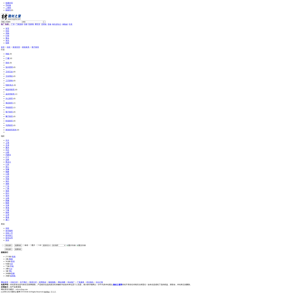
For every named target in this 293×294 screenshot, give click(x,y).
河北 (7, 150)
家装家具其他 (10, 130)
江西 (7, 174)
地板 (7, 54)
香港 (7, 217)
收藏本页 (9, 3)
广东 (7, 186)
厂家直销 (19, 24)
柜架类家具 (10, 90)
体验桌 (65, 24)
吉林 (7, 160)
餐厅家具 (9, 116)
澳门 (7, 220)
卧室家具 (9, 121)
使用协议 (42, 282)
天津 (7, 145)
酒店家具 (9, 103)
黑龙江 (8, 162)
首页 (3, 47)
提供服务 (9, 231)
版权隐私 (52, 282)
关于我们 (23, 282)
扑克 (70, 24)
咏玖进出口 (56, 24)
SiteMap (47, 292)
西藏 (7, 201)
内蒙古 (8, 155)
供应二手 (9, 233)
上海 (7, 143)
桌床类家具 (10, 94)
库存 (7, 240)
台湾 (7, 215)
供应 (8, 47)
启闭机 (44, 24)
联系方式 (33, 282)
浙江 (7, 167)
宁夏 (7, 210)
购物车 (8, 10)
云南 (7, 198)
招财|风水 (9, 85)
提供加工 (9, 235)
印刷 (25, 24)
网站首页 (4, 282)
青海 (7, 208)
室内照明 (9, 67)
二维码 (8, 8)
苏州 (13, 261)
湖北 (7, 181)
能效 (11, 259)
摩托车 (37, 24)
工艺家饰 (9, 81)
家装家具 (25, 47)
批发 (14, 257)
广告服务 (80, 282)
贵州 (7, 196)
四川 (7, 193)
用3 (10, 271)
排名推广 (71, 282)
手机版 (8, 5)
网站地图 (61, 282)
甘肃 (7, 205)
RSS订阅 (99, 282)
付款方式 (14, 282)
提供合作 (9, 238)
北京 (7, 140)
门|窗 (7, 58)
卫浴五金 (9, 72)
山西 (7, 152)
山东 (7, 176)
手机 (12, 266)
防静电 (31, 24)
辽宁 (7, 157)
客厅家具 (35, 47)
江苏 (7, 164)
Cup (10, 269)
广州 (13, 24)
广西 (7, 188)
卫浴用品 (9, 76)
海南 (7, 191)
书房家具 (9, 125)
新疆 (7, 213)
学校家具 (9, 107)
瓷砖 (7, 63)
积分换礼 (90, 282)
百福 (49, 24)
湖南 (7, 184)
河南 (7, 179)
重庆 (7, 148)
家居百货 (16, 47)
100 (11, 264)
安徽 (7, 169)
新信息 (53, 292)
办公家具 (9, 98)
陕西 (7, 203)
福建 (7, 172)
